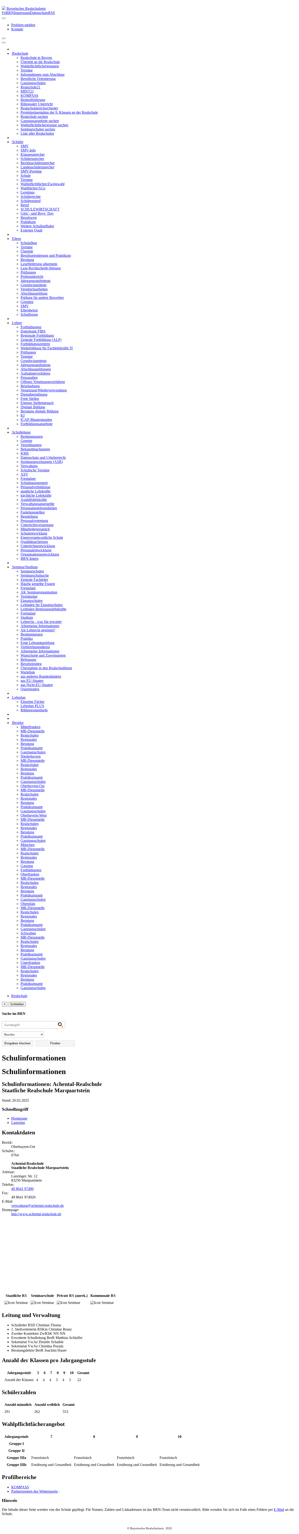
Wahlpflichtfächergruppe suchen (44, 125)
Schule (26, 175)
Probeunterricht (32, 277)
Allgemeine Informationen (40, 626)
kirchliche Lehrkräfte (36, 495)
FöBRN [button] (8, 13)
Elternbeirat (29, 310)
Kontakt (17, 29)
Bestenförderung (33, 100)
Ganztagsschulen (33, 83)
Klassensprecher (33, 154)
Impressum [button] (22, 13)
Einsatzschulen (32, 601)
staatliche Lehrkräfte (35, 491)
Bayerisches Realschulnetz (26, 9)
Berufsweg (29, 218)
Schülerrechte (31, 197)
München (28, 845)
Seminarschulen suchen (38, 129)
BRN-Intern (29, 559)
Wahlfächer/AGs (33, 188)
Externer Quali (31, 230)
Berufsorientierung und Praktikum (46, 255)
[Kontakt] (4, 18)
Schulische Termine (35, 470)
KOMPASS (29, 96)
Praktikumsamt (32, 748)
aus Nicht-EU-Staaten (37, 685)
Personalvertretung (34, 521)
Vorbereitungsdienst (35, 647)
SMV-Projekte (31, 171)
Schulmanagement (34, 483)
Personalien (29, 378)
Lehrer (16, 323)
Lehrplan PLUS (32, 706)
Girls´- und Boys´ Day (37, 213)
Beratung (27, 260)
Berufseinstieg (31, 664)
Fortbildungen (31, 327)
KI (23, 415)
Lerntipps (28, 192)
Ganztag (27, 866)
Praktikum (28, 222)
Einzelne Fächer (32, 702)
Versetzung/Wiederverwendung (44, 390)
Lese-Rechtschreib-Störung (41, 268)
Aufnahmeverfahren (35, 373)
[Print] (4, 38)
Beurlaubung (30, 386)
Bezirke (17, 723)
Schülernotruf (31, 201)
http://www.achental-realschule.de (36, 1214)
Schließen (17, 1004)
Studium (27, 617)
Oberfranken (30, 874)
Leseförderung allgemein (39, 264)
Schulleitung (21, 432)
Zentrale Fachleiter (34, 580)
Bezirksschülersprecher (38, 163)
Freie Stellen (30, 399)
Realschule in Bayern (36, 58)
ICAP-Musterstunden (36, 420)
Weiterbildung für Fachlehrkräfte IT (47, 348)
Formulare (28, 479)
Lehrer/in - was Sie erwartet (41, 622)
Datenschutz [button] (39, 13)
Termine (27, 70)
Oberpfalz (28, 904)
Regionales (29, 740)
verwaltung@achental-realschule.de (37, 1206)
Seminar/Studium (24, 567)
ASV (24, 474)
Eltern (16, 239)
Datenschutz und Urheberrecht (43, 457)
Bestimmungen (32, 436)
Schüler (17, 142)
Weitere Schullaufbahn (37, 226)
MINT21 (27, 91)
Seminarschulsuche (35, 575)
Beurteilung (29, 516)
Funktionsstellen (33, 512)
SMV (25, 146)
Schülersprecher (32, 159)
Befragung (28, 660)
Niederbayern (31, 756)
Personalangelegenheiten (39, 508)
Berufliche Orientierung (38, 79)
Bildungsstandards (34, 710)
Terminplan (29, 596)
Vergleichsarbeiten (34, 289)
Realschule (19, 53)
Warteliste (28, 672)
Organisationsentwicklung (40, 554)
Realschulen (30, 735)
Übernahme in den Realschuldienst (46, 668)
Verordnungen (31, 445)
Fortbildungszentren (35, 344)
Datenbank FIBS (33, 331)
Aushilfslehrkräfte (34, 500)
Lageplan (18, 1123)
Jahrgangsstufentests (35, 281)
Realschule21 (30, 87)
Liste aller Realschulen (37, 133)
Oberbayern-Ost (32, 786)
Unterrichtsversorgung (37, 525)
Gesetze (26, 441)
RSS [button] (51, 13)
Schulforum (29, 314)
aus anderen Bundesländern (41, 676)
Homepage (19, 1118)
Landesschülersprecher (37, 167)
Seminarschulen (32, 571)
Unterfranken (30, 963)
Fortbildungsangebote (37, 424)
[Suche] (4, 42)
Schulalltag (29, 243)
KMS (25, 453)
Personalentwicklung (36, 550)
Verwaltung (29, 466)
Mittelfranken (30, 727)
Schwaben (28, 933)
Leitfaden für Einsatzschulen (42, 605)
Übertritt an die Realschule (40, 62)
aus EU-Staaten (32, 681)
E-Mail (279, 1510)
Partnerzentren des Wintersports (34, 1491)
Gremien (27, 302)
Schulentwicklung (34, 533)
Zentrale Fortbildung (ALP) (41, 340)
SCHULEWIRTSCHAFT (40, 209)
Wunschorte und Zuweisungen (43, 655)
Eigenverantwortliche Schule (42, 537)
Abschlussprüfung (34, 293)
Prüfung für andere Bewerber (42, 298)
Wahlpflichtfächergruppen (40, 66)
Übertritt (27, 251)
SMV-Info (28, 150)
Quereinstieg (30, 689)
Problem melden (23, 25)
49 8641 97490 (22, 1189)
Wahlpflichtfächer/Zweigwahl (42, 184)
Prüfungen (28, 272)
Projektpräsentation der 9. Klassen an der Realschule (59, 112)
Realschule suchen (34, 117)
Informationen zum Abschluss (42, 74)
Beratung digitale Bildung (40, 411)
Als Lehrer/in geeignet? (38, 630)
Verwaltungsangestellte (37, 504)
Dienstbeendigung (34, 394)
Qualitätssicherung (34, 542)
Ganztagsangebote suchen (40, 121)
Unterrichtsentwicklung (38, 546)
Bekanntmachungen (35, 449)
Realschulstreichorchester (39, 108)
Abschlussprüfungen (36, 369)
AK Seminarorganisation (39, 592)
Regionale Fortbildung (37, 335)
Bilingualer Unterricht (37, 104)
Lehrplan (18, 697)
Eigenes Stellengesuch (37, 403)
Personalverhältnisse (35, 487)
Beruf (25, 205)
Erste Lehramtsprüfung (37, 643)
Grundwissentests (33, 285)
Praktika (27, 638)
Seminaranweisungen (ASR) (42, 462)
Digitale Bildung (33, 407)
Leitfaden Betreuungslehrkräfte (43, 609)
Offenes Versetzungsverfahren (43, 382)
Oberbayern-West (33, 815)
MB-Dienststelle (33, 731)
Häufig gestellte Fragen (38, 584)
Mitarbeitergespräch (35, 529)
